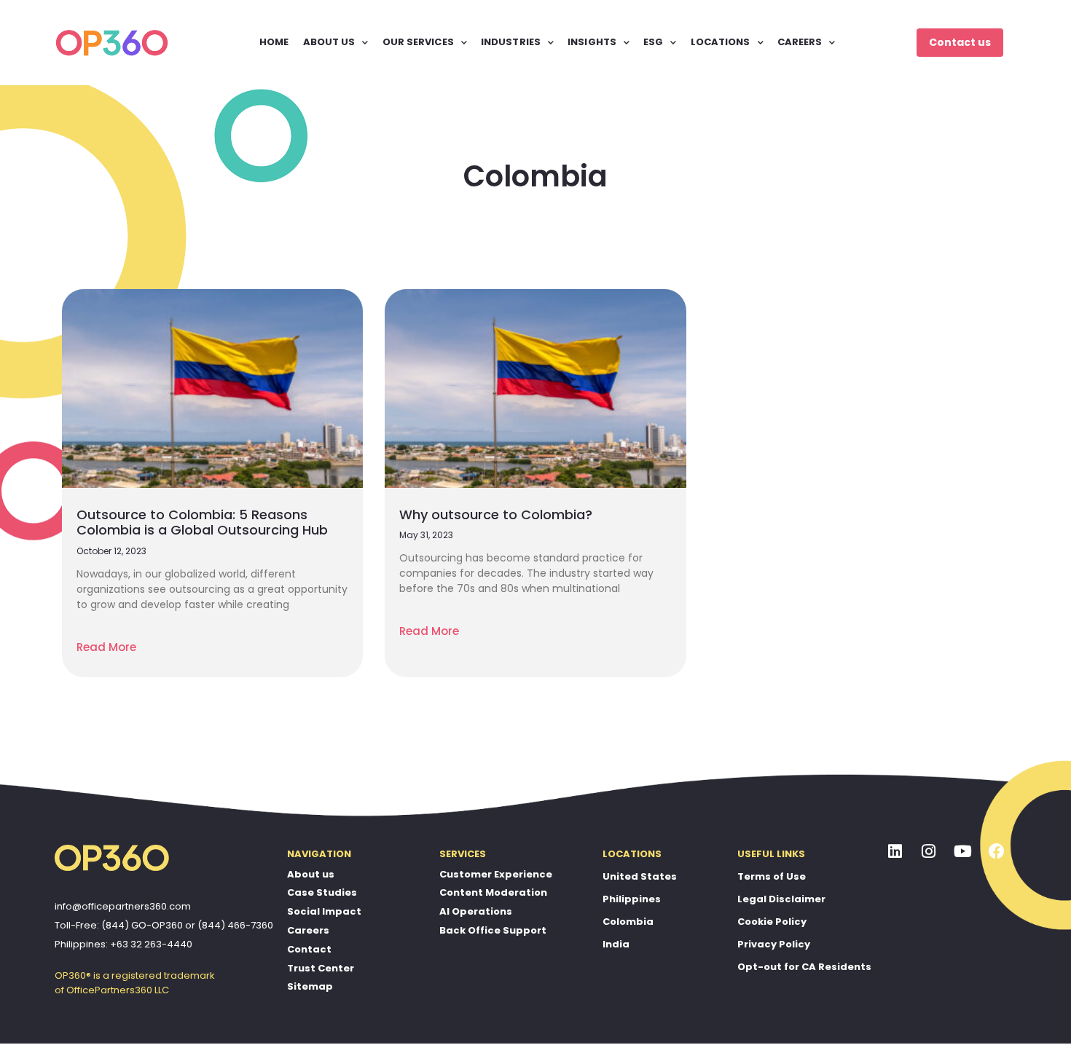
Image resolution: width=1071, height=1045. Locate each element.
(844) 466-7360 (235, 925)
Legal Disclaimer (781, 899)
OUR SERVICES (418, 42)
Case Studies (322, 892)
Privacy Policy (773, 944)
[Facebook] (996, 852)
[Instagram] (929, 852)
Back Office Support (492, 930)
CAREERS (800, 42)
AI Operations (475, 911)
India (616, 944)
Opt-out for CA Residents (804, 967)
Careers (308, 930)
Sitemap (310, 986)
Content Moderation (493, 892)
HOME (274, 42)
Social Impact (324, 911)
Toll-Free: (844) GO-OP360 (119, 925)
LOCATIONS (720, 42)
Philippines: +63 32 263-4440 (123, 944)
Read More (106, 647)
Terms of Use (771, 876)
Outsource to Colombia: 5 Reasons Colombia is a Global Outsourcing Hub (202, 522)
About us (310, 874)
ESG (653, 42)
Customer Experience (495, 874)
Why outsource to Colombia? (495, 514)
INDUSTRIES (511, 42)
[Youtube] (963, 852)
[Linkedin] (895, 852)
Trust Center (320, 968)
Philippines (632, 899)
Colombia (628, 921)
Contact (309, 949)
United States (640, 876)
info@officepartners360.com (123, 906)
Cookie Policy (772, 921)
